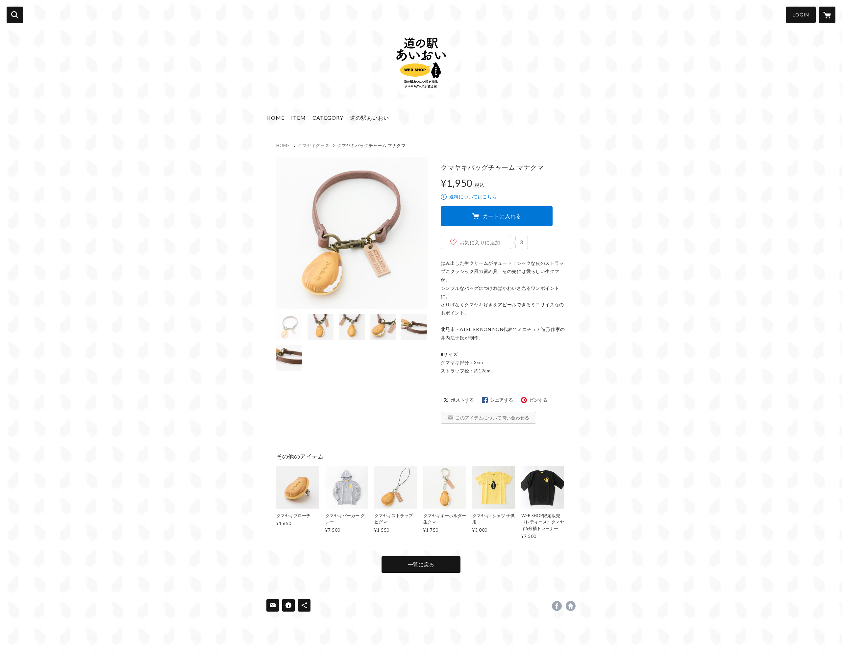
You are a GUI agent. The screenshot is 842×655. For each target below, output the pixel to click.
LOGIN (801, 14)
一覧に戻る (421, 564)
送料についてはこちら (473, 196)
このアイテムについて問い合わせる (492, 417)
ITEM (298, 117)
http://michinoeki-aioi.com (571, 606)
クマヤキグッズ (314, 145)
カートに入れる (502, 216)
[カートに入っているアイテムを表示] (827, 15)
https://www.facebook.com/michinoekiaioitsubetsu (557, 606)
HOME (275, 117)
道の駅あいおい (369, 117)
